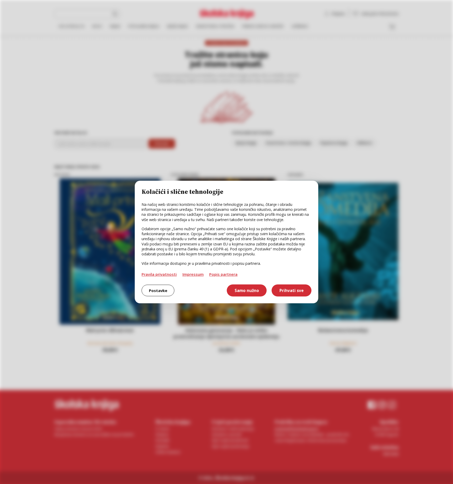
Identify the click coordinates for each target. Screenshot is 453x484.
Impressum (193, 274)
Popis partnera (223, 274)
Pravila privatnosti (159, 274)
